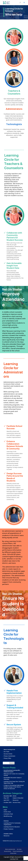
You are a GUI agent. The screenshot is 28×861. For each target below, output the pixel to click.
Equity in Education (18, 798)
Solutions (6, 821)
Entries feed (7, 812)
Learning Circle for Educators (12, 827)
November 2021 (8, 796)
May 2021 (6, 798)
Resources (15, 800)
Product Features (8, 829)
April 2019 (6, 800)
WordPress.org (8, 816)
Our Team (6, 751)
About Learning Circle (9, 749)
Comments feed (8, 814)
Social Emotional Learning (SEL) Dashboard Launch (12, 771)
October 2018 (7, 802)
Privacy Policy (7, 758)
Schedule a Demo (8, 833)
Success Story (16, 802)
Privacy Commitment (9, 756)
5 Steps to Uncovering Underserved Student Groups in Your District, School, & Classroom (14, 787)
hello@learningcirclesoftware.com (15, 840)
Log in (5, 809)
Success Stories (8, 754)
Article (14, 796)
